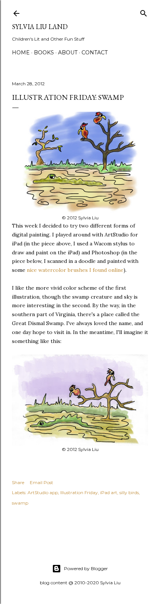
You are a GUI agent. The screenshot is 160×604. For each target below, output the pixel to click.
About (67, 52)
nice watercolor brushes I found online (75, 270)
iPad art (108, 492)
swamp (20, 503)
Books (44, 52)
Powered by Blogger (86, 568)
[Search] (143, 11)
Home (21, 52)
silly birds (129, 492)
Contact (94, 52)
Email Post (41, 482)
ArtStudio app (43, 492)
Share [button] (18, 482)
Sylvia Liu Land (40, 26)
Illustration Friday (79, 492)
